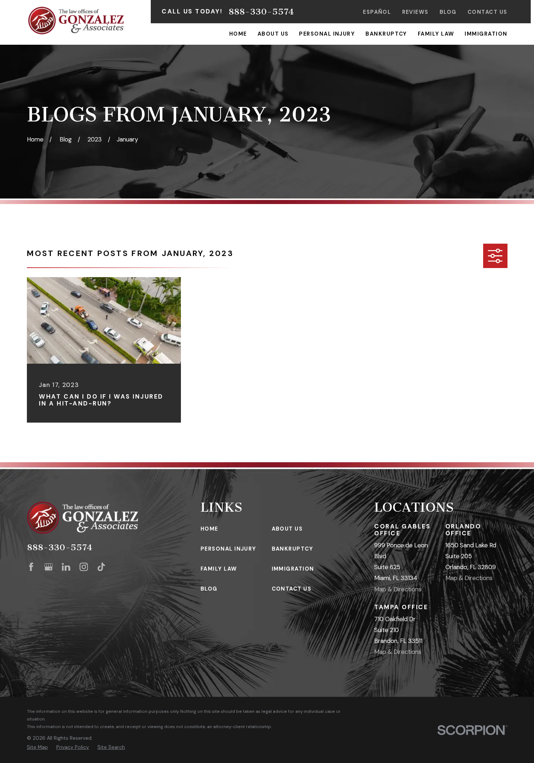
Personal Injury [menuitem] (327, 33)
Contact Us (487, 12)
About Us (287, 528)
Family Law (219, 568)
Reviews (415, 12)
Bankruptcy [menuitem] (386, 33)
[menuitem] (37, 747)
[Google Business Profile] (48, 567)
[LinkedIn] (66, 567)
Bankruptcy (292, 548)
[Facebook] (31, 567)
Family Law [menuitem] (436, 33)
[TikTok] (101, 567)
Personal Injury (228, 548)
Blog (448, 12)
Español (377, 12)
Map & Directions (397, 589)
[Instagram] (84, 567)
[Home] (76, 20)
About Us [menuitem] (273, 33)
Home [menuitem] (238, 33)
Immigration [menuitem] (486, 33)
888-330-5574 (261, 12)
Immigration (293, 568)
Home (209, 528)
